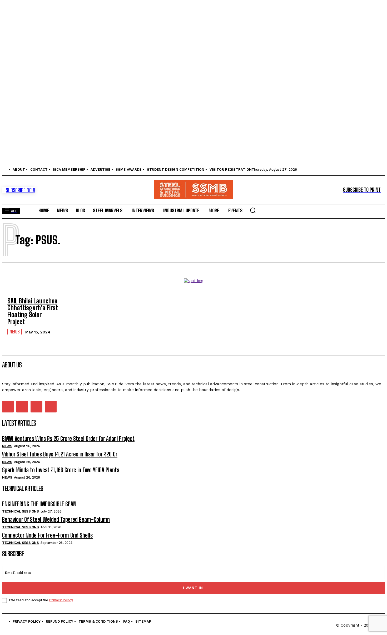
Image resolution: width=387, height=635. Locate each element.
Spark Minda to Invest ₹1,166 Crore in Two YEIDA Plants (60, 470)
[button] (252, 210)
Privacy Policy (61, 600)
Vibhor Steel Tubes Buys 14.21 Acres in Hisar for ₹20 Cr (59, 454)
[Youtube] (51, 406)
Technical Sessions (20, 511)
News (14, 331)
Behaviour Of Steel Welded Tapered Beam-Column (56, 519)
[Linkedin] (22, 406)
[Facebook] (8, 406)
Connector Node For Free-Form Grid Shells (47, 535)
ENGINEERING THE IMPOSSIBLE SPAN (39, 504)
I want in (193, 588)
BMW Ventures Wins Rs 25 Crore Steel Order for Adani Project (68, 438)
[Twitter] (36, 406)
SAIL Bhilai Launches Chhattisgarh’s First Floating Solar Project (32, 311)
